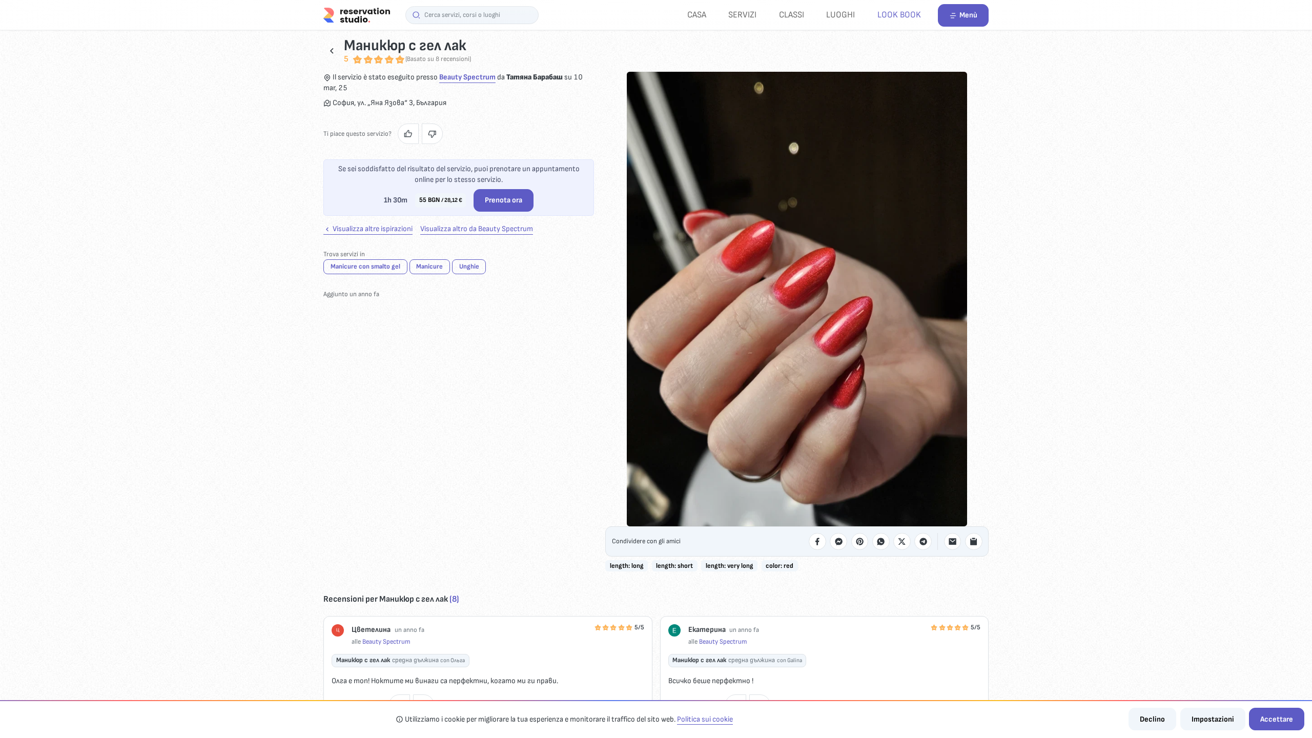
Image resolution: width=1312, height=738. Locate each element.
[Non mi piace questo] (432, 134)
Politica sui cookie (705, 719)
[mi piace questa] (408, 134)
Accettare (1276, 719)
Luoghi (840, 14)
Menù (968, 15)
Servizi (742, 14)
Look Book (899, 14)
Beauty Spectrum (467, 77)
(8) (454, 599)
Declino (1152, 719)
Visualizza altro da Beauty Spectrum (476, 229)
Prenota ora (503, 200)
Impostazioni (1213, 719)
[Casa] (356, 14)
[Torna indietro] (331, 50)
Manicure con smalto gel (365, 266)
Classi (791, 14)
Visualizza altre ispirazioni (372, 229)
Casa (696, 14)
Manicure (429, 266)
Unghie (469, 266)
